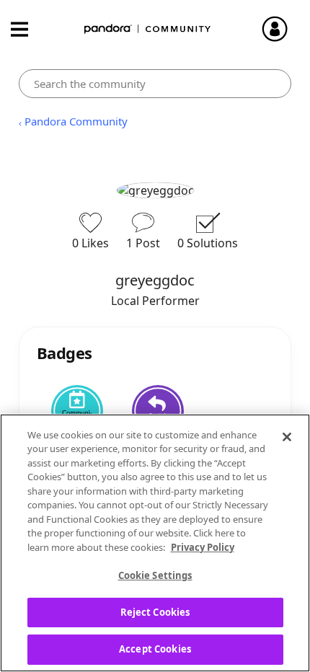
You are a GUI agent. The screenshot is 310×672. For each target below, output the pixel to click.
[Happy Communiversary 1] (77, 411)
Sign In (281, 28)
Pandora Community (148, 29)
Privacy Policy (202, 547)
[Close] (287, 437)
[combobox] (155, 83)
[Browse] (27, 29)
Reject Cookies (155, 612)
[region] (155, 543)
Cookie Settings (155, 575)
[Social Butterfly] (158, 411)
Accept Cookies (155, 648)
